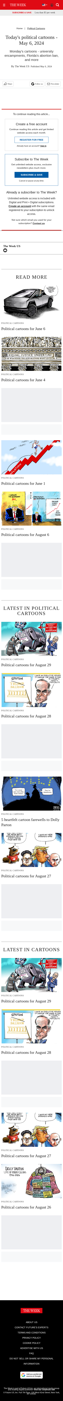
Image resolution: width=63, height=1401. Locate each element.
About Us (31, 1322)
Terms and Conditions (32, 1332)
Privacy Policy (31, 1338)
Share (10, 84)
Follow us (39, 84)
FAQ (31, 1353)
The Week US (22, 66)
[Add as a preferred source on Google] (31, 1375)
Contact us (39, 223)
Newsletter (55, 84)
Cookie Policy (31, 1343)
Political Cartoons (36, 28)
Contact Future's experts (31, 1327)
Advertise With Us (31, 1348)
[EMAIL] (6, 250)
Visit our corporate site (44, 1390)
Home (19, 28)
